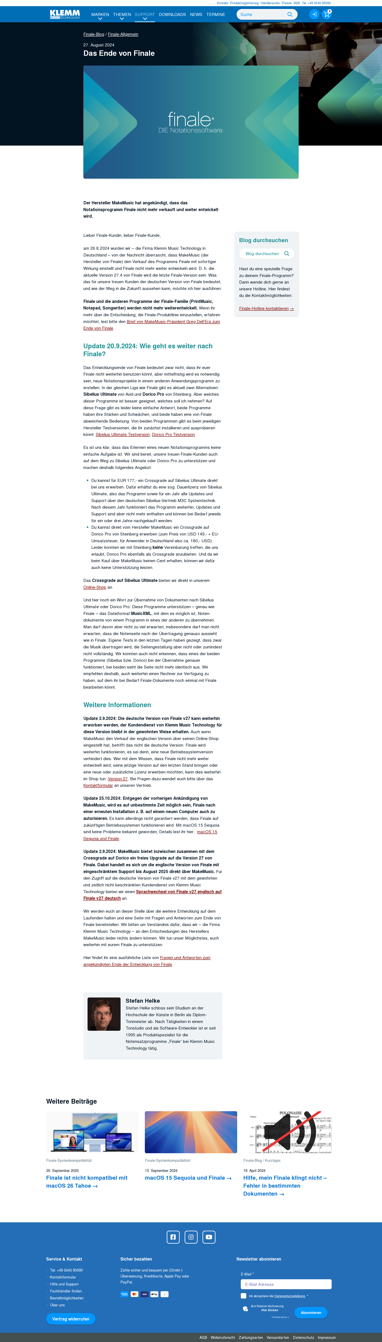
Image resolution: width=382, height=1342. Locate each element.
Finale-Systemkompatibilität (69, 1160)
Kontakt (222, 3)
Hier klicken (269, 1310)
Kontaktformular (98, 785)
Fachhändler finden (66, 1290)
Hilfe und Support (64, 1283)
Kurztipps (273, 1160)
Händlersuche (270, 3)
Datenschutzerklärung (289, 1296)
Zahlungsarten (251, 1337)
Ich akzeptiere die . (278, 1296)
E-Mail (247, 1273)
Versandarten (278, 1337)
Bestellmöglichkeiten (67, 1297)
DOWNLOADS (172, 14)
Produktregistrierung (244, 3)
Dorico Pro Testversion (173, 434)
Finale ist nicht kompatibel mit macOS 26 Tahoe (87, 1181)
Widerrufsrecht (223, 1337)
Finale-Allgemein (123, 34)
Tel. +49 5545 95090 (316, 3)
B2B (297, 3)
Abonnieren (311, 1312)
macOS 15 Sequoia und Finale (185, 1177)
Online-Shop (94, 587)
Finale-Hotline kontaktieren (264, 308)
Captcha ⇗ (280, 1317)
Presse (287, 3)
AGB (203, 1337)
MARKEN (100, 14)
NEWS (196, 14)
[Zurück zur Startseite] (65, 14)
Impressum (327, 1337)
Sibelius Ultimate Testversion (123, 434)
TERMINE (215, 14)
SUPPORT (145, 14)
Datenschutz (303, 1337)
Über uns (57, 1304)
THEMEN (122, 14)
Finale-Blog (93, 34)
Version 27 (118, 778)
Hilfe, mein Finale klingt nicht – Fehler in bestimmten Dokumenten (285, 1185)
